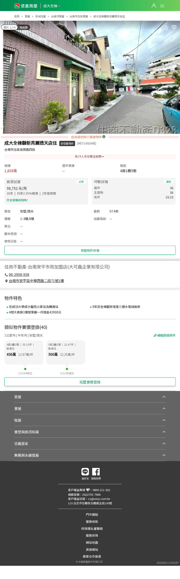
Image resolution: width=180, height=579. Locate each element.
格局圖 (24, 27)
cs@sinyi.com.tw (99, 499)
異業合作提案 (92, 556)
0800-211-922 (101, 490)
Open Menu (162, 6)
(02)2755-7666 (91, 494)
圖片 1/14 (9, 27)
